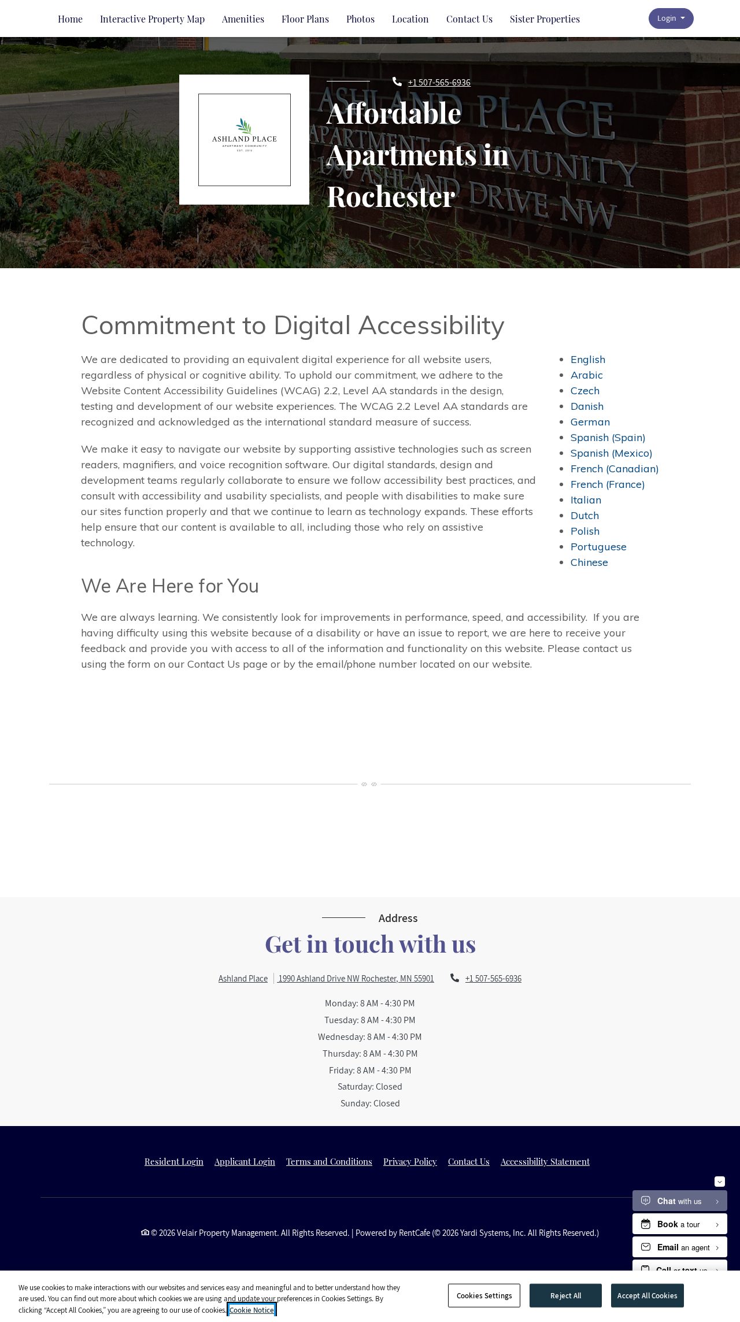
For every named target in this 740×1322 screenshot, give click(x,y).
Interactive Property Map (152, 19)
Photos (360, 19)
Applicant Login (244, 1161)
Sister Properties (545, 19)
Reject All (565, 1295)
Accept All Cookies (647, 1295)
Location (410, 19)
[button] (671, 18)
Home (70, 19)
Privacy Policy (410, 1161)
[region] (370, 1296)
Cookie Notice (252, 1310)
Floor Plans (305, 19)
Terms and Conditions (329, 1161)
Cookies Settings (484, 1295)
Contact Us (469, 19)
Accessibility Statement (545, 1161)
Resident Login (174, 1161)
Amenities (243, 19)
